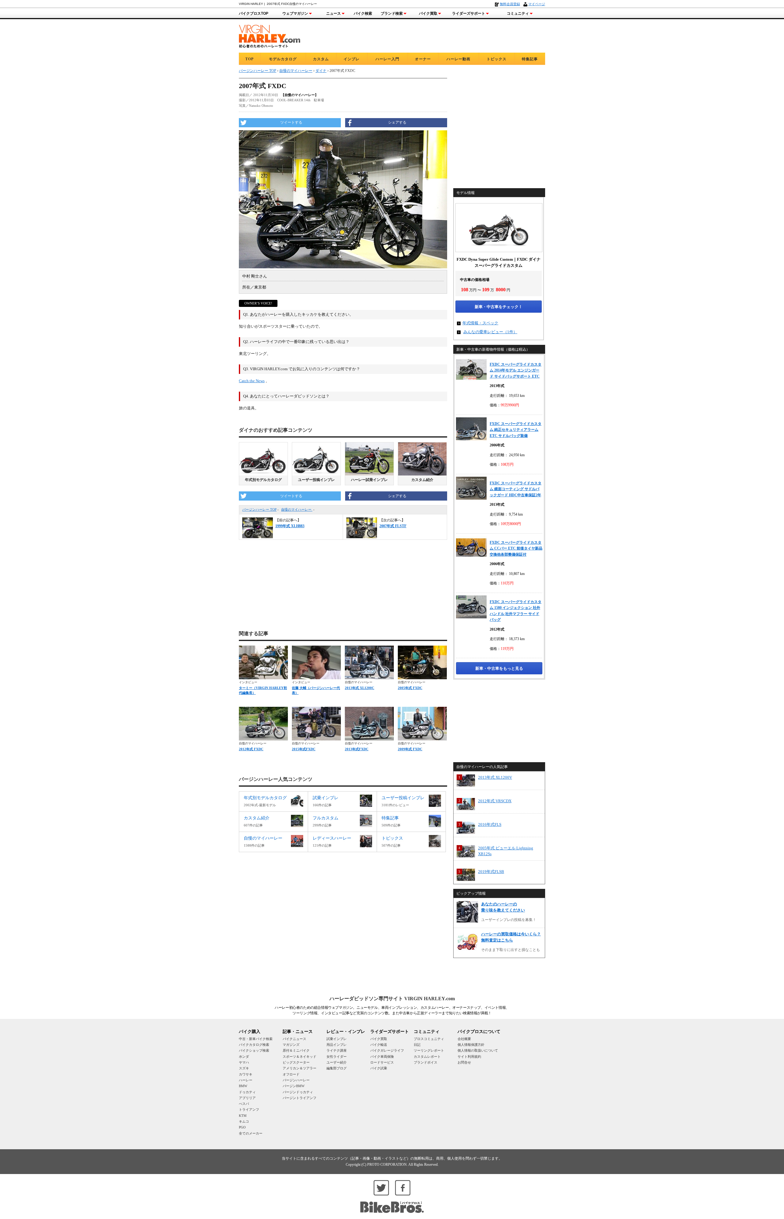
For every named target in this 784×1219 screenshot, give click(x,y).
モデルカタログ (283, 59)
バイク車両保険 (382, 1056)
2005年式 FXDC (410, 688)
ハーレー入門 (387, 59)
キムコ (244, 1121)
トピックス (497, 59)
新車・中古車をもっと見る (499, 668)
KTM (243, 1115)
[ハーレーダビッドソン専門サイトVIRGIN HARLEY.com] (269, 35)
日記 (417, 1044)
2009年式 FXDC (410, 749)
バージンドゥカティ (298, 1092)
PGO (242, 1127)
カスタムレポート (427, 1056)
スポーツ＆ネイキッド (299, 1056)
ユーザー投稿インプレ (316, 480)
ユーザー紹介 (336, 1062)
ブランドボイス (425, 1062)
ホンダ (244, 1056)
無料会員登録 (510, 4)
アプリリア (247, 1098)
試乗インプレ (336, 1039)
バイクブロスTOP (253, 13)
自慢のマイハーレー (296, 509)
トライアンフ (249, 1109)
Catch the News (252, 380)
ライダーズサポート (468, 13)
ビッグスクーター (296, 1062)
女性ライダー (336, 1056)
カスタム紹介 (422, 480)
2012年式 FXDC (251, 749)
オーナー (423, 59)
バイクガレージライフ (387, 1050)
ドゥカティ (247, 1092)
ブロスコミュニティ (429, 1039)
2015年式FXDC (303, 749)
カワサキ (245, 1074)
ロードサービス (382, 1062)
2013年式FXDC (356, 749)
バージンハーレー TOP (259, 509)
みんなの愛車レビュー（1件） (490, 332)
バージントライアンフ (299, 1098)
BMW (243, 1086)
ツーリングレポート (429, 1050)
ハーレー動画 (458, 59)
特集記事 (530, 59)
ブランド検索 (392, 13)
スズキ (244, 1068)
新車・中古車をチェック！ (498, 306)
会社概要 (464, 1039)
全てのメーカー (250, 1133)
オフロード (291, 1074)
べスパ (244, 1103)
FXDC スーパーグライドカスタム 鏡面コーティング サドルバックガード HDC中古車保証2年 (515, 489)
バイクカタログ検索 (254, 1044)
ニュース (333, 13)
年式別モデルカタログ (263, 480)
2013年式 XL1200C (359, 688)
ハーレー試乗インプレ (369, 480)
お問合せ (464, 1062)
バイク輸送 (378, 1044)
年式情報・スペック (480, 323)
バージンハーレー (296, 1080)
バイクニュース (294, 1039)
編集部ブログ (336, 1068)
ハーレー (245, 1080)
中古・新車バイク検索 (256, 1039)
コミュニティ (518, 13)
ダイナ (320, 71)
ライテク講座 (336, 1050)
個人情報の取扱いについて (478, 1050)
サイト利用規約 (469, 1056)
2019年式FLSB (491, 871)
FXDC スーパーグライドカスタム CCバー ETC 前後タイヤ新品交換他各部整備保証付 (516, 548)
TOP (249, 59)
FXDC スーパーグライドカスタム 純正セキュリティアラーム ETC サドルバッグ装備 (515, 430)
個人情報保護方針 (471, 1044)
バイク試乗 (378, 1068)
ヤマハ (244, 1062)
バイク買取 (428, 13)
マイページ (536, 4)
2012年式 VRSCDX (494, 801)
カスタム (321, 59)
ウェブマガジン (295, 13)
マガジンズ (291, 1044)
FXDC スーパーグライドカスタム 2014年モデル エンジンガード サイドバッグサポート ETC (515, 370)
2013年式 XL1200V (495, 777)
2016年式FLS (489, 824)
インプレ (352, 59)
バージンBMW (293, 1086)
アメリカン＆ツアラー (299, 1068)
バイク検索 (363, 13)
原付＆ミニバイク (296, 1050)
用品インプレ (336, 1044)
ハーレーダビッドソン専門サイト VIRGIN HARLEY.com (392, 998)
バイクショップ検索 (254, 1050)
